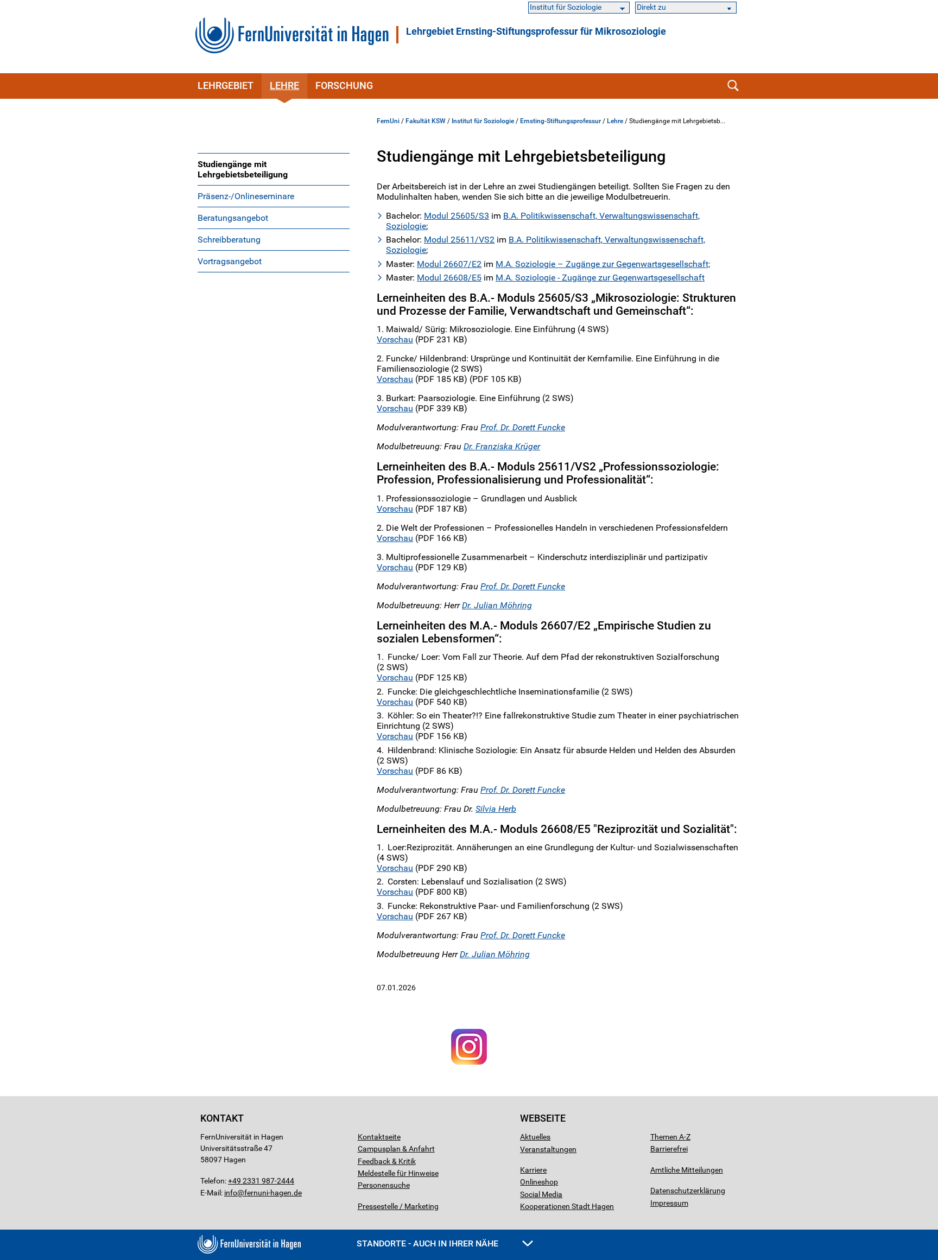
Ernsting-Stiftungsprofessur (560, 121)
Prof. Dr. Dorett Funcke (522, 427)
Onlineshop (539, 1182)
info (230, 1192)
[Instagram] (469, 1065)
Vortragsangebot (230, 261)
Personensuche (384, 1185)
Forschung (344, 85)
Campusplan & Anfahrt (396, 1148)
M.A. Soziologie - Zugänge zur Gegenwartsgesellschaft (600, 277)
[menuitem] (274, 169)
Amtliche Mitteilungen (686, 1170)
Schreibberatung (229, 239)
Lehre (284, 85)
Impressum (669, 1203)
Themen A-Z (670, 1136)
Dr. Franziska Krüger (502, 446)
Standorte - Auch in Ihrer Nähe (428, 1243)
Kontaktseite (379, 1136)
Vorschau (395, 339)
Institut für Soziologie (483, 121)
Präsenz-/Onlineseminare (246, 196)
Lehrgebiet (225, 85)
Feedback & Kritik (387, 1161)
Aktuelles (535, 1136)
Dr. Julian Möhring (497, 605)
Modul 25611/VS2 (459, 239)
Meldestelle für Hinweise (398, 1173)
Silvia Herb (496, 809)
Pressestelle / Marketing (398, 1206)
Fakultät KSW (425, 121)
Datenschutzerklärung (687, 1190)
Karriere (533, 1170)
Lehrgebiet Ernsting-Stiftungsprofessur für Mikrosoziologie (536, 31)
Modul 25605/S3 (456, 216)
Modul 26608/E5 (449, 277)
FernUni (388, 121)
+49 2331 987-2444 (261, 1180)
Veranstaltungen (548, 1149)
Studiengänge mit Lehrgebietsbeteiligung (243, 169)
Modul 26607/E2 (449, 264)
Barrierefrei (669, 1148)
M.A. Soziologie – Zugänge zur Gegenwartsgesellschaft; (603, 264)
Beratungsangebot (233, 218)
